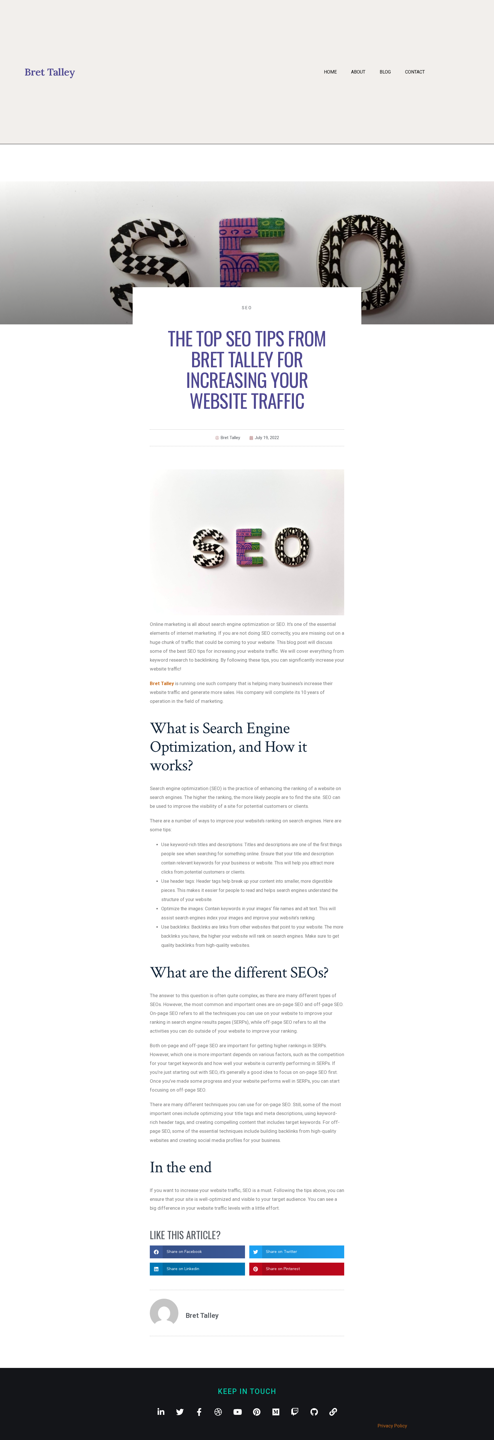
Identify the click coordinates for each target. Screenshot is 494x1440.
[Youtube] (237, 1412)
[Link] (333, 1412)
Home (330, 72)
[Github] (314, 1412)
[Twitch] (295, 1412)
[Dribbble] (218, 1412)
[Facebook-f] (199, 1412)
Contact (415, 72)
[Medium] (276, 1412)
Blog (385, 72)
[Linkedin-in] (161, 1412)
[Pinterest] (256, 1412)
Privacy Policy (392, 1426)
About (358, 72)
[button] (197, 1251)
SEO (247, 308)
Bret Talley (162, 683)
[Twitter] (180, 1412)
